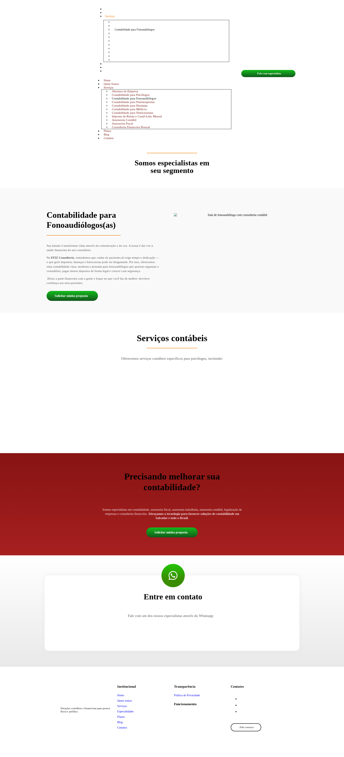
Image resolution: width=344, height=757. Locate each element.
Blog (107, 67)
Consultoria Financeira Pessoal (132, 59)
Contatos (110, 71)
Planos (108, 63)
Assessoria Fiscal (122, 123)
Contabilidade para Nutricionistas (132, 112)
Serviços (110, 16)
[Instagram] (69, 719)
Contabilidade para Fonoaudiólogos (134, 98)
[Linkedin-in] (83, 719)
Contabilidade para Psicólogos (131, 94)
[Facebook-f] (76, 719)
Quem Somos (112, 12)
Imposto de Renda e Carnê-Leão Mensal (137, 116)
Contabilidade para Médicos (129, 109)
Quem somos (124, 700)
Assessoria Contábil (124, 120)
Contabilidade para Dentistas (130, 105)
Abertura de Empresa (125, 91)
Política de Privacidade (187, 695)
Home (108, 9)
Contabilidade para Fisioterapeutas (133, 102)
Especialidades (125, 711)
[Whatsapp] (62, 719)
